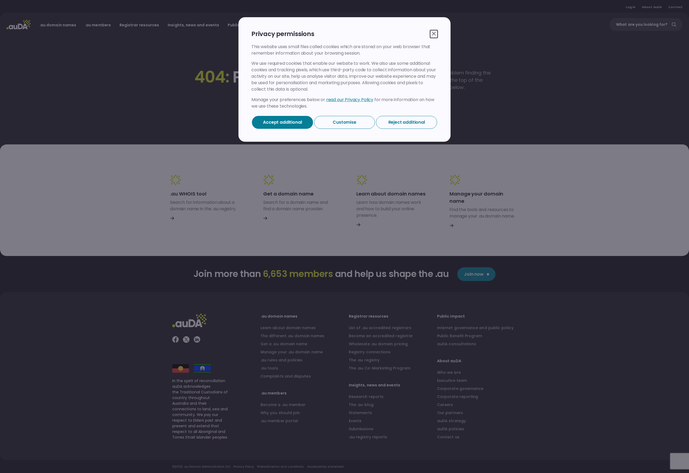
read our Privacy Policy (349, 100)
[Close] (434, 34)
